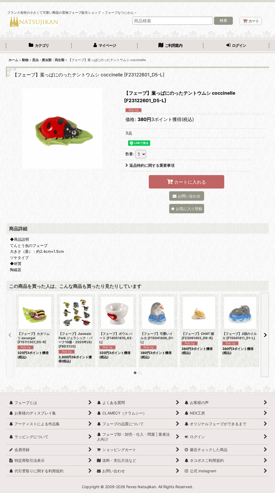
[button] (186, 208)
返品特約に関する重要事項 (152, 165)
